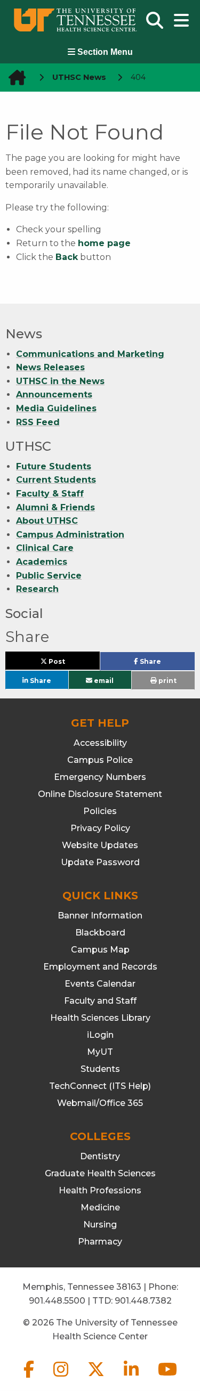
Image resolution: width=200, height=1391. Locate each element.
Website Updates (100, 845)
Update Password (100, 862)
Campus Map (100, 950)
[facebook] (30, 1378)
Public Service (49, 576)
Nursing (100, 1224)
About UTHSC (47, 521)
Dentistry (100, 1156)
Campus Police (100, 760)
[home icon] (14, 77)
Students (100, 1069)
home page (104, 243)
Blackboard (100, 933)
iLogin (100, 1035)
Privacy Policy (100, 828)
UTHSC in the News (60, 381)
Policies (100, 811)
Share (166, 664)
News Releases (50, 367)
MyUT (100, 1052)
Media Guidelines (56, 408)
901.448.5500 (57, 1301)
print (167, 681)
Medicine (100, 1207)
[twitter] (97, 1378)
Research (37, 589)
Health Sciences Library (100, 1018)
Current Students (56, 480)
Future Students (53, 466)
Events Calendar (100, 984)
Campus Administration (70, 535)
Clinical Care (45, 548)
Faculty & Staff (50, 494)
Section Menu (104, 51)
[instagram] (62, 1378)
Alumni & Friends (55, 507)
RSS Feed (38, 422)
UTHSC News (79, 77)
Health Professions (100, 1190)
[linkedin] (132, 1378)
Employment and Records (100, 967)
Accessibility (100, 743)
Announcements (54, 394)
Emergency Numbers (100, 777)
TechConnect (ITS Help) (100, 1086)
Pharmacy (100, 1242)
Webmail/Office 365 (100, 1103)
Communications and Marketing (90, 354)
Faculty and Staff (100, 1001)
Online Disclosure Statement (100, 794)
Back (66, 257)
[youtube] (167, 1378)
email (103, 680)
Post (69, 663)
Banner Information (100, 915)
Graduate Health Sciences (100, 1173)
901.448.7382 (143, 1301)
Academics (41, 562)
